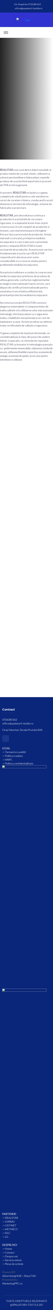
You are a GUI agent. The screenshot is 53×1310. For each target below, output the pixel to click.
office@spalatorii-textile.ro (28, 8)
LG (6, 1236)
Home (8, 1248)
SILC (7, 1233)
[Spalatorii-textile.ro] (26, 19)
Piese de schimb (14, 1263)
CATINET (10, 1225)
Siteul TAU (30, 1275)
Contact (9, 1252)
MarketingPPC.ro (12, 1283)
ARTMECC (11, 1229)
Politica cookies (14, 755)
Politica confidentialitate (19, 763)
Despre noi (11, 1256)
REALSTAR (11, 1217)
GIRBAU (10, 1221)
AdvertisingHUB (11, 1275)
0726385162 (34, 4)
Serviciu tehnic (13, 1260)
